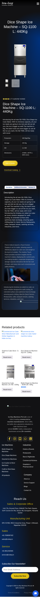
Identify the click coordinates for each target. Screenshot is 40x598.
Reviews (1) (32, 187)
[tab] (9, 187)
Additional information (20, 187)
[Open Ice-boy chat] (36, 593)
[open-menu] (38, 4)
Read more (7, 357)
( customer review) (18, 99)
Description (9, 187)
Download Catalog (11, 170)
